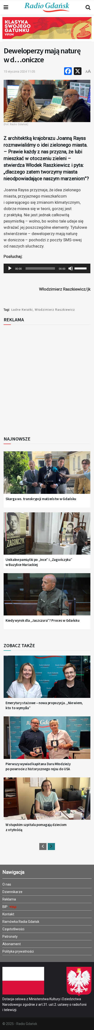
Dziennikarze (12, 892)
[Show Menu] (6, 7)
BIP (5, 907)
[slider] (81, 268)
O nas (6, 884)
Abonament (11, 944)
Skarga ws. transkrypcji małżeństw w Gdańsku (41, 498)
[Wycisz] (70, 268)
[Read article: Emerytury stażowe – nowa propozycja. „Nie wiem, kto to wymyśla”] (47, 680)
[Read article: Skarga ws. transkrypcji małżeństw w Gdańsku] (47, 475)
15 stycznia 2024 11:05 (19, 71)
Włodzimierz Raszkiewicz (55, 309)
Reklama (9, 899)
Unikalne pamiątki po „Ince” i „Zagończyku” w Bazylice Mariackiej (39, 562)
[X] (77, 71)
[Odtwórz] (9, 268)
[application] (47, 268)
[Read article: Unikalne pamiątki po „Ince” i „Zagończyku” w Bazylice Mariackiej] (47, 536)
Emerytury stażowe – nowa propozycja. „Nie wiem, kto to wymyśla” (44, 705)
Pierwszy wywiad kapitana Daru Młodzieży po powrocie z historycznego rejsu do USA (38, 766)
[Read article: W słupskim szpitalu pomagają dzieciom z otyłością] (47, 801)
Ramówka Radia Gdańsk (20, 922)
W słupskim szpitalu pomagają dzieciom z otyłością (36, 827)
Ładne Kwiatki (22, 309)
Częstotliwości (13, 929)
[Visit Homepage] (47, 7)
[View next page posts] (51, 846)
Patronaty (10, 936)
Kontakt (8, 914)
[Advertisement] (47, 379)
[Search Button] (88, 7)
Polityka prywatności (18, 951)
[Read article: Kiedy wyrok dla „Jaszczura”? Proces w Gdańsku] (47, 597)
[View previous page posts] (43, 846)
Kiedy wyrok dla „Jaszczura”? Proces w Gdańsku (43, 620)
